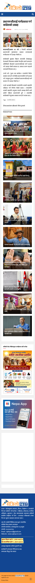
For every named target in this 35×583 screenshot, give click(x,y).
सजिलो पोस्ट (8, 30)
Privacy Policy (4, 580)
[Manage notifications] (30, 579)
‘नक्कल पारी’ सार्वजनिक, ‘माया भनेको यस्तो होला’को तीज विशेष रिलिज (16, 154)
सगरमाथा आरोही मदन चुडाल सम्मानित (15, 200)
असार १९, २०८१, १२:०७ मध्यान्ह (21, 30)
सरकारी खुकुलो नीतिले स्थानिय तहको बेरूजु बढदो (16, 176)
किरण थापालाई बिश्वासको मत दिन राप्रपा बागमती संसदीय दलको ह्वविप (16, 288)
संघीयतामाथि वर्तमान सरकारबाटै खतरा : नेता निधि (16, 310)
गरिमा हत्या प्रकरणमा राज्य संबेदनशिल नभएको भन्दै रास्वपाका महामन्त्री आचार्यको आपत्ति (16, 220)
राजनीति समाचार (11, 100)
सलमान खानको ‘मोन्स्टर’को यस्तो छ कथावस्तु (17, 244)
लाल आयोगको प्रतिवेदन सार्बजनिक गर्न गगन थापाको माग (17, 332)
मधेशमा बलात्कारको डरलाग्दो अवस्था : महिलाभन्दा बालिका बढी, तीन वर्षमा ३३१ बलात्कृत (15, 264)
